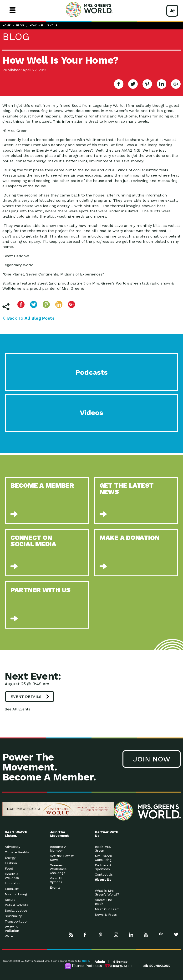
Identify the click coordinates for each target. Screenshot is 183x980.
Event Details (25, 696)
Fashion (11, 863)
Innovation (13, 883)
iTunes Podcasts (87, 965)
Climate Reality (17, 852)
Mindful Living (16, 894)
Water (9, 936)
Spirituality (13, 916)
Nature (10, 899)
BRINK (85, 961)
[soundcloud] (156, 965)
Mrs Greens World (98, 9)
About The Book (103, 901)
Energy (10, 857)
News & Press (106, 914)
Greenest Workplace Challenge (58, 869)
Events (55, 887)
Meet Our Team (107, 909)
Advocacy (12, 847)
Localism (12, 889)
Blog (20, 25)
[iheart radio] (118, 965)
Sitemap (120, 961)
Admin (100, 961)
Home (6, 25)
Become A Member (58, 848)
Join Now (151, 759)
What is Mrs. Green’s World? (107, 892)
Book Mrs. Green (103, 848)
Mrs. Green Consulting (103, 858)
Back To (31, 318)
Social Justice (16, 910)
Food (9, 868)
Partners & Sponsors (103, 867)
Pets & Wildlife (16, 905)
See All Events (17, 709)
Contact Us (104, 874)
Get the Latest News (62, 858)
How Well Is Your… (45, 25)
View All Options (56, 880)
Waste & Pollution (12, 929)
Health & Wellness (12, 876)
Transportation (17, 921)
